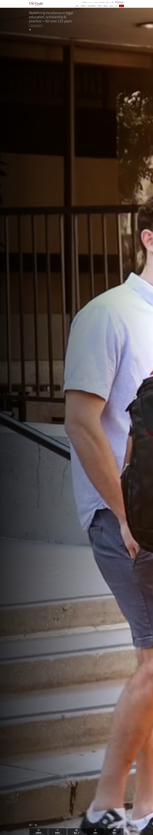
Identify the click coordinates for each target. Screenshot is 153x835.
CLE (92, 2)
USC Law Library (102, 2)
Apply (121, 5)
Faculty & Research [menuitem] (92, 5)
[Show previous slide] (30, 825)
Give (116, 5)
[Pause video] (30, 29)
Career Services (84, 2)
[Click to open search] (112, 2)
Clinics (90, 2)
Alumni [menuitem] (99, 5)
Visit (110, 2)
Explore (111, 5)
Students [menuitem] (105, 5)
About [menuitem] (77, 5)
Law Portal (96, 2)
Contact (107, 2)
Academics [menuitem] (83, 5)
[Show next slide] (36, 825)
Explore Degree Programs (36, 25)
